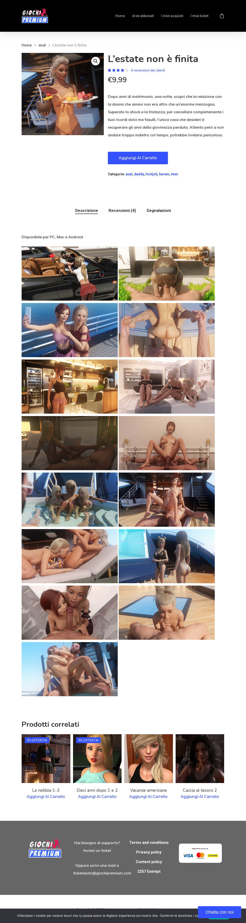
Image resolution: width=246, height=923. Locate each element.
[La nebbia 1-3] (46, 758)
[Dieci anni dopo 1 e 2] (97, 758)
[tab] (86, 210)
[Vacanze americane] (148, 758)
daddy (139, 174)
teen (174, 174)
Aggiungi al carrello (138, 158)
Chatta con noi (220, 912)
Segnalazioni (159, 210)
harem (164, 174)
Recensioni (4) (122, 210)
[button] (95, 61)
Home (27, 45)
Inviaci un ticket (97, 850)
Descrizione (86, 210)
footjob (151, 174)
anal (42, 45)
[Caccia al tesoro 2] (200, 758)
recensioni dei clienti (148, 70)
